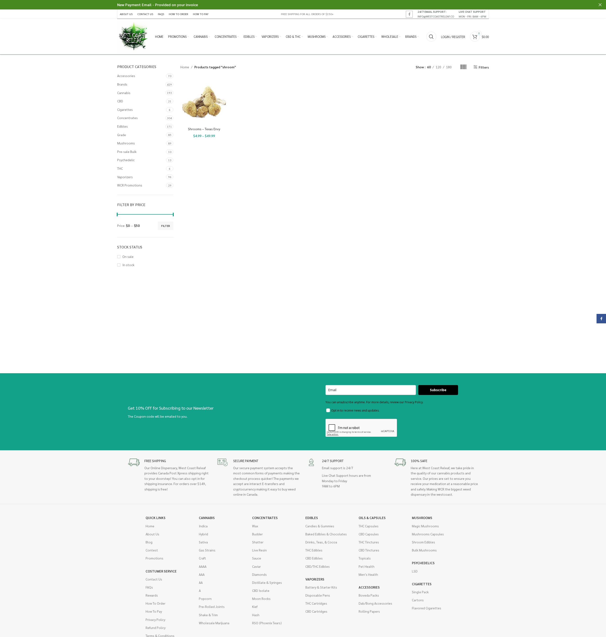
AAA (202, 574)
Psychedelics (423, 563)
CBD (120, 101)
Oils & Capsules (372, 518)
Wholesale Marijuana (214, 623)
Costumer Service (161, 571)
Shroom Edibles (423, 542)
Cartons (418, 600)
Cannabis (123, 93)
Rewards (152, 595)
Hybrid (203, 534)
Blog (149, 542)
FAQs (149, 587)
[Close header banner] (600, 4)
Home (184, 67)
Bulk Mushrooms (424, 550)
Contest (152, 550)
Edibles (122, 126)
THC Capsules (369, 526)
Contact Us (154, 579)
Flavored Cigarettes (426, 608)
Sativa (203, 542)
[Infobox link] (436, 13)
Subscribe (438, 390)
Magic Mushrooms (425, 526)
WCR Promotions (129, 185)
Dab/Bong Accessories (375, 603)
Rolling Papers (369, 611)
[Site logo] (133, 36)
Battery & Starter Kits (321, 587)
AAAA (202, 566)
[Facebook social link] (409, 14)
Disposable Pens (317, 595)
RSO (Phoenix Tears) (267, 623)
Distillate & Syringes (267, 582)
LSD (415, 571)
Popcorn (205, 598)
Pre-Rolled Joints (212, 606)
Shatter (257, 542)
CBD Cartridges (316, 611)
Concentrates (127, 118)
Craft (202, 558)
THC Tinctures (369, 542)
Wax (255, 526)
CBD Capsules (369, 534)
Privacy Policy (155, 619)
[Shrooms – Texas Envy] (204, 101)
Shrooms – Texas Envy (204, 129)
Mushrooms (126, 143)
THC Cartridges (316, 603)
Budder (257, 534)
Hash (255, 615)
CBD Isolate (260, 590)
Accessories (126, 76)
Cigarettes (125, 109)
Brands (122, 84)
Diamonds (259, 574)
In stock (128, 265)
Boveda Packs (369, 595)
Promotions (154, 558)
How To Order (155, 603)
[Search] (431, 36)
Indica (203, 526)
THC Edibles (313, 550)
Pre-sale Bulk (127, 151)
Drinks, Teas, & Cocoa (321, 542)
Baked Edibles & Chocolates (326, 534)
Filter (165, 226)
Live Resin (259, 550)
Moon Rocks (261, 598)
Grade (121, 135)
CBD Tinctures (369, 550)
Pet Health (366, 566)
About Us (152, 534)
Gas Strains (207, 550)
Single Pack (420, 592)
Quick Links (155, 518)
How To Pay (154, 611)
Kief (255, 606)
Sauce (256, 558)
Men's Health (368, 574)
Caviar (256, 566)
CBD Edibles (314, 558)
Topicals (365, 558)
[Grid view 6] (463, 67)
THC (120, 168)
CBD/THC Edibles (317, 566)
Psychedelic (126, 160)
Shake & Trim (208, 615)
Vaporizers (125, 177)
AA (201, 582)
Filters (484, 67)
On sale (128, 256)
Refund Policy (155, 627)
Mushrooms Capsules (428, 534)
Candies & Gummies (319, 526)
